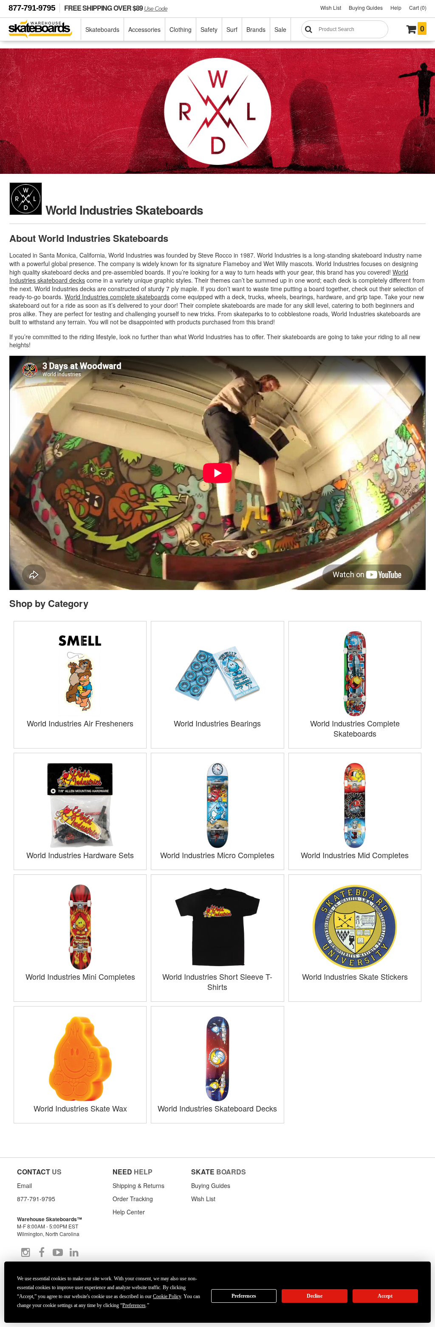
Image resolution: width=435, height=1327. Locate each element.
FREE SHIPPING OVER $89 (115, 8)
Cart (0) (418, 7)
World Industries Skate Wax (80, 1108)
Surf (231, 29)
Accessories (144, 29)
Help (395, 7)
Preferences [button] (134, 1305)
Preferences (244, 1296)
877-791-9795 (31, 7)
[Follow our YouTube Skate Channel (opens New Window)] (57, 1252)
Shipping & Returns (138, 1185)
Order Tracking (133, 1198)
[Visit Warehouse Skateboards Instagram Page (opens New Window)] (25, 1252)
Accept (385, 1296)
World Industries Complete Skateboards (355, 728)
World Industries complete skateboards (117, 296)
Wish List (330, 7)
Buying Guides (366, 7)
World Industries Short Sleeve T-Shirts (217, 981)
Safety (209, 29)
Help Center (129, 1212)
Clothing (180, 29)
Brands (256, 29)
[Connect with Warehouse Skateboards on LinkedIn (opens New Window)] (74, 1252)
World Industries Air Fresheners (80, 723)
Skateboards (102, 29)
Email (24, 1185)
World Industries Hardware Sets (80, 854)
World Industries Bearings (217, 723)
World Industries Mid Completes (355, 854)
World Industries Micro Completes (217, 854)
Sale (280, 29)
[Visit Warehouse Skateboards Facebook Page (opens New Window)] (41, 1252)
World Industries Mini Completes (80, 976)
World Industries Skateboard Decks (217, 1108)
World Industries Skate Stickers (355, 976)
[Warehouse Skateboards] (44, 29)
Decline (314, 1296)
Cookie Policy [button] (167, 1296)
